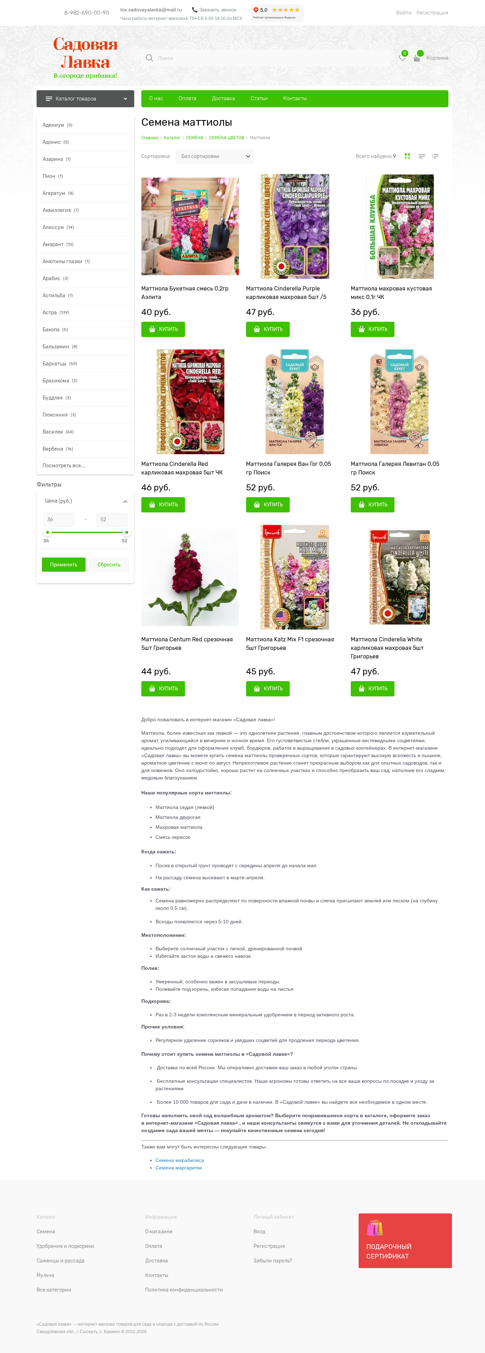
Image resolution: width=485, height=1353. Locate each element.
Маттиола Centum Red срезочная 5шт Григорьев (187, 643)
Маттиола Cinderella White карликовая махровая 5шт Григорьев (387, 648)
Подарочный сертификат (389, 1251)
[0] (402, 60)
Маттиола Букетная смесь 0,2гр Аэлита (185, 293)
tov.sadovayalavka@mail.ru (151, 9)
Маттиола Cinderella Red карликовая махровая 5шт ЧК (182, 468)
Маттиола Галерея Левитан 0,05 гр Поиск (395, 468)
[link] (407, 156)
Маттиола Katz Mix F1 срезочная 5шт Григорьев (290, 643)
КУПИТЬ (168, 329)
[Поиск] (149, 57)
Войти (404, 13)
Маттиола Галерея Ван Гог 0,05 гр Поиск (288, 468)
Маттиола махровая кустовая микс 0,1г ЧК (391, 293)
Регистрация (432, 13)
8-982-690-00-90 (86, 13)
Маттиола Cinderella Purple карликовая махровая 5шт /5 (286, 293)
